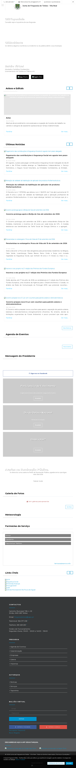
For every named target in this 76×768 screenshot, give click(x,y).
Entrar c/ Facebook (23, 727)
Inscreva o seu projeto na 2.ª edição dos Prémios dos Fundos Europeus (36, 273)
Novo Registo (14, 733)
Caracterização (16, 651)
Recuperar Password (17, 730)
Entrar (21, 719)
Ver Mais (69, 507)
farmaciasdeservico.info (62, 563)
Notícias (13, 682)
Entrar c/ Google (53, 727)
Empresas (14, 655)
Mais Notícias (67, 328)
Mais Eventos (67, 346)
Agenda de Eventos (18, 647)
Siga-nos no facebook (38, 373)
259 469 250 (9, 2)
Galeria (13, 659)
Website (9, 77)
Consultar (66, 30)
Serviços (13, 686)
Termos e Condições (62, 754)
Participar (66, 53)
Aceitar (69, 763)
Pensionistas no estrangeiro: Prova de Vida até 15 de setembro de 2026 (36, 243)
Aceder (38, 398)
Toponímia (14, 691)
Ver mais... (65, 132)
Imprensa (14, 664)
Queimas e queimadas (52, 2)
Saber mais (38, 481)
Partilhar (9, 132)
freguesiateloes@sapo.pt (30, 2)
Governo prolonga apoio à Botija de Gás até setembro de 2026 (33, 214)
